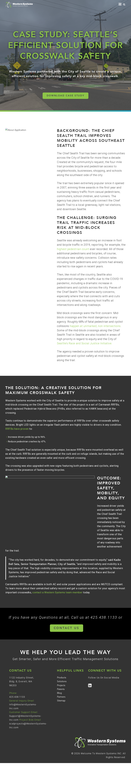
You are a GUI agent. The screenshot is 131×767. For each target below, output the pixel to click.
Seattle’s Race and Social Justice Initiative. (84, 343)
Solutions (62, 681)
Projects (61, 685)
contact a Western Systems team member (57, 592)
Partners (61, 696)
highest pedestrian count (73, 249)
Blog (59, 693)
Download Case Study (65, 95)
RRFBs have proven (17, 428)
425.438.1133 (17, 697)
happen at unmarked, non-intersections (95, 326)
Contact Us (66, 628)
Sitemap (61, 700)
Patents (61, 689)
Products (61, 677)
